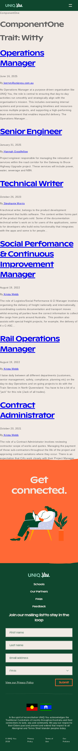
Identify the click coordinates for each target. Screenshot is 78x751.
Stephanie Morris (14, 203)
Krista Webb (11, 294)
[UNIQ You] (14, 6)
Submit (64, 682)
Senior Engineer (31, 131)
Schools (39, 584)
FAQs (38, 599)
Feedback (39, 606)
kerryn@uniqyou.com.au (18, 82)
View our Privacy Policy (19, 682)
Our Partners (39, 591)
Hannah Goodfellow (15, 151)
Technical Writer (31, 183)
